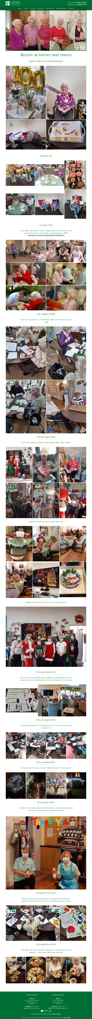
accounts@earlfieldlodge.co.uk (60, 1008)
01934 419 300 (34, 1006)
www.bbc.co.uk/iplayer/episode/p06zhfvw (46, 235)
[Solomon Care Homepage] (13, 3)
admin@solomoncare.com (33, 1008)
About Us (25, 8)
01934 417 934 (61, 1006)
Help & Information (61, 8)
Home (19, 8)
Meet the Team (50, 8)
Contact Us (71, 8)
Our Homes (33, 8)
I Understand (66, 1017)
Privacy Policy (57, 1014)
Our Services (41, 8)
